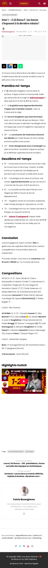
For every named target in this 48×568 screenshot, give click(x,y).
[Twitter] (20, 546)
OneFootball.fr (7, 538)
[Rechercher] (39, 3)
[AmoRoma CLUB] (44, 3)
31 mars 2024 (21, 31)
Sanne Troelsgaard (18, 216)
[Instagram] (24, 513)
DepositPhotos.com (24, 535)
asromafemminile (16, 451)
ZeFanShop (37, 538)
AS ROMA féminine (10, 15)
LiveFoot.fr (37, 535)
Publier (24, 3)
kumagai (29, 451)
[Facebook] (15, 546)
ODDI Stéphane (30, 559)
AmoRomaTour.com (23, 538)
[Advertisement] (24, 421)
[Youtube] (28, 546)
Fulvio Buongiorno (8, 32)
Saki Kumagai (37, 97)
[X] (24, 546)
